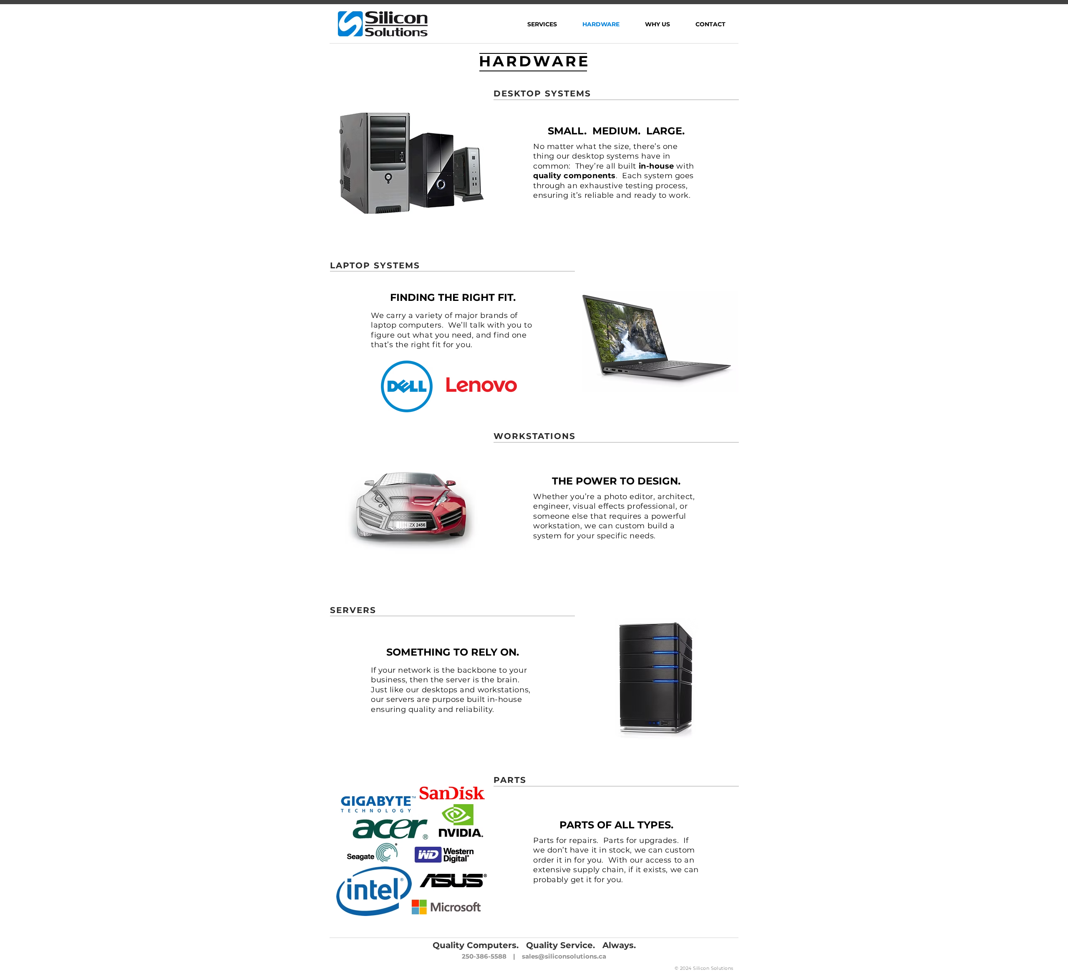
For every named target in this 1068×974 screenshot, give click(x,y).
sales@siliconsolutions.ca (564, 956)
